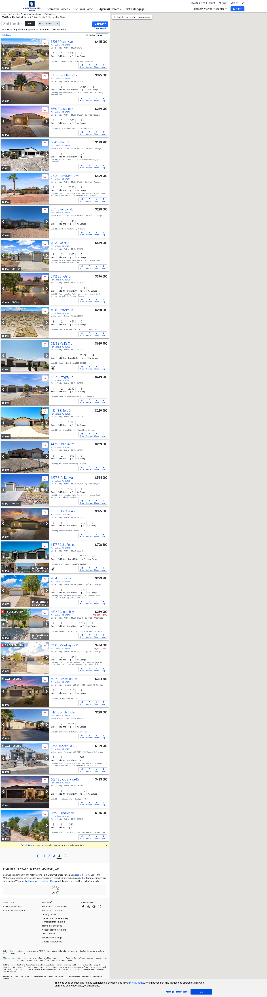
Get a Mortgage (135, 9)
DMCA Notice (48, 933)
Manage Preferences (176, 992)
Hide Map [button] (6, 35)
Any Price (18, 29)
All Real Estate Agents (14, 910)
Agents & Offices (109, 9)
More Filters (58, 29)
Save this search (29, 845)
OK (201, 992)
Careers (235, 3)
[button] (237, 8)
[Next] (46, 54)
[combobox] (7, 29)
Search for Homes (57, 9)
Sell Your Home (84, 9)
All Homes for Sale (12, 906)
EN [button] (243, 3)
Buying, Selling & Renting (203, 3)
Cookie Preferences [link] (52, 941)
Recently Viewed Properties (209, 8)
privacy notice (136, 982)
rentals (79, 875)
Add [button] (30, 23)
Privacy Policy (49, 914)
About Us (223, 3)
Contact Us (61, 906)
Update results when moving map (133, 17)
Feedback (47, 907)
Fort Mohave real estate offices (40, 881)
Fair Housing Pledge (52, 937)
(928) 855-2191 (81, 363)
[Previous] (3, 54)
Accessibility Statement (54, 929)
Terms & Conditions (52, 925)
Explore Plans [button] (66, 960)
